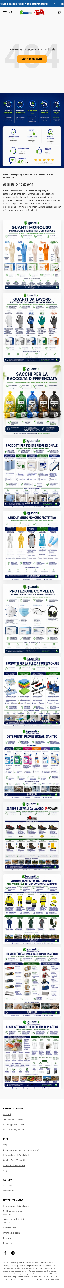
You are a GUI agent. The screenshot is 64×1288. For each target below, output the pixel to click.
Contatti (7, 1114)
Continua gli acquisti (32, 58)
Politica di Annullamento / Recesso (15, 1213)
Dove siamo (8, 1190)
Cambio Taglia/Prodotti (14, 1160)
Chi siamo (7, 1185)
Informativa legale (11, 1232)
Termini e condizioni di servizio (13, 1221)
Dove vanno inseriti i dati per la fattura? (21, 1149)
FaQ (5, 1144)
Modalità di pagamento (14, 1165)
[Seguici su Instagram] (13, 1253)
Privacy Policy (9, 1227)
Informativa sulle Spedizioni (16, 1155)
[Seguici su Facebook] (5, 1253)
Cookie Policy (9, 1243)
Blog (5, 1170)
